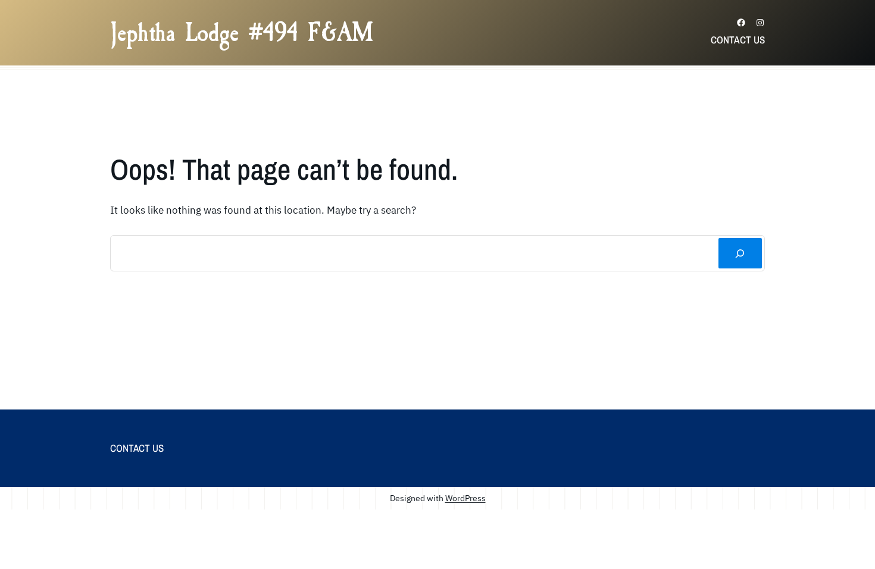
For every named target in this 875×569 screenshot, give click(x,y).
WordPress (465, 498)
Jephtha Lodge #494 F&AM (241, 32)
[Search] (740, 253)
